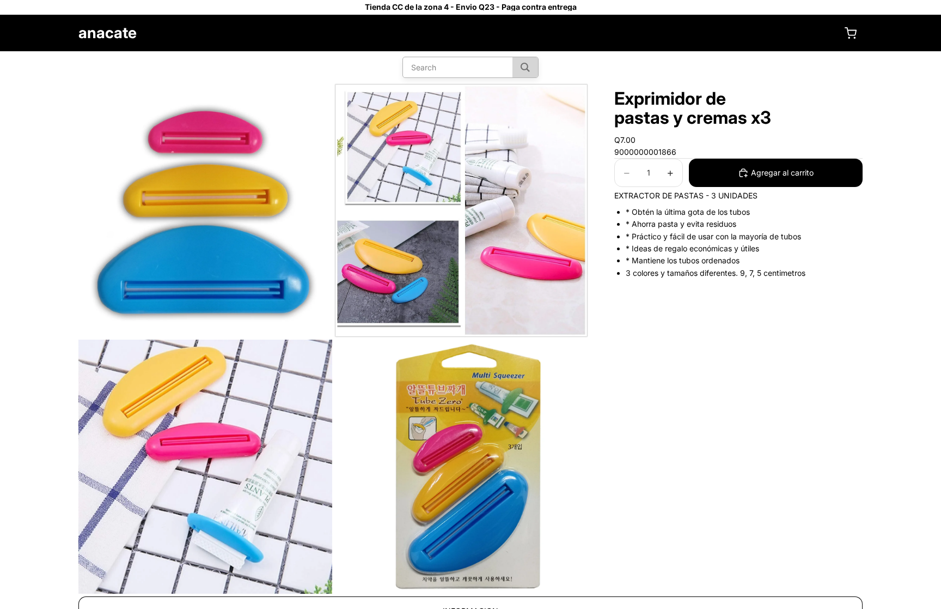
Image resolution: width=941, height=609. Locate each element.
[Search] (525, 67)
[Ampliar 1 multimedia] (205, 210)
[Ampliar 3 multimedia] (205, 467)
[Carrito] (851, 33)
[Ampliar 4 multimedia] (461, 467)
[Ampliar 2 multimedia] (461, 210)
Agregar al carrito (782, 172)
